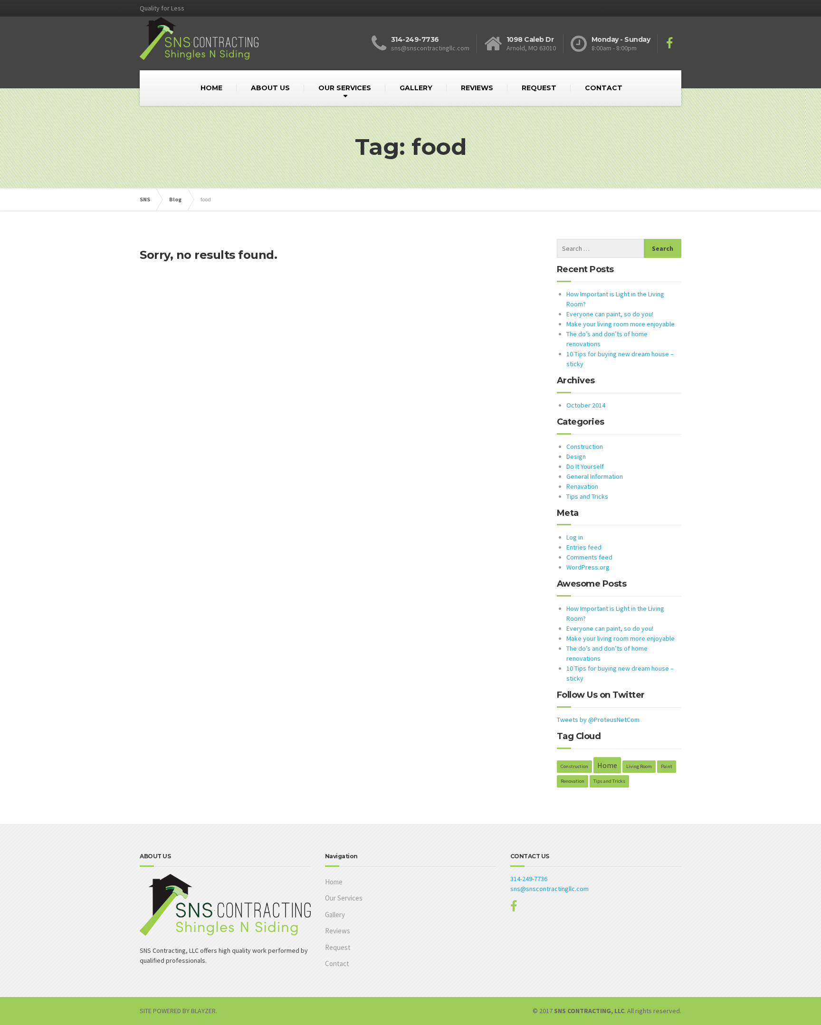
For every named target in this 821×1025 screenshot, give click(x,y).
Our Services (344, 897)
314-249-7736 (528, 878)
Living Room (639, 766)
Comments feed (589, 557)
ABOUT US (270, 88)
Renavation (582, 486)
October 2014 (585, 405)
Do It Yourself (585, 466)
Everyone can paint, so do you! (609, 314)
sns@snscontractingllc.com (549, 888)
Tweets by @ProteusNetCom (598, 719)
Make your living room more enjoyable (620, 324)
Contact (337, 963)
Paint (666, 766)
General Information (594, 476)
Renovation (572, 781)
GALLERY (416, 88)
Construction (584, 446)
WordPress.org (588, 567)
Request (338, 947)
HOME (211, 88)
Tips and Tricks (587, 496)
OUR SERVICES (344, 88)
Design (576, 456)
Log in (574, 537)
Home (607, 765)
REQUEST (539, 88)
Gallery (335, 914)
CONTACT (603, 88)
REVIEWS (477, 88)
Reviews (337, 930)
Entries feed (583, 547)
